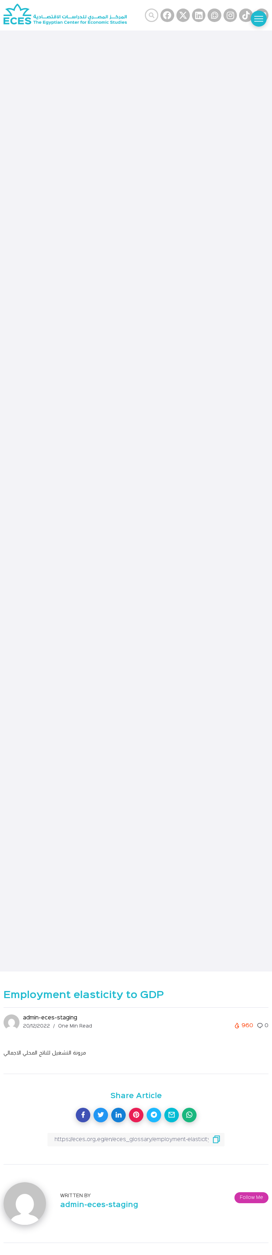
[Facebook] (167, 15)
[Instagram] (230, 15)
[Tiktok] (246, 15)
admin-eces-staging (50, 1017)
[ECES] (68, 15)
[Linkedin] (198, 15)
